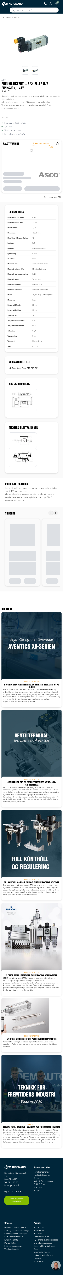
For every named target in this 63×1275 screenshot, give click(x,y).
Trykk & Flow (39, 1184)
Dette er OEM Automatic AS (16, 1227)
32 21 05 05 (13, 1182)
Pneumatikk (39, 1187)
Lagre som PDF (55, 197)
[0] (56, 3)
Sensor (37, 1178)
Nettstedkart (39, 1261)
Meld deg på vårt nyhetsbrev (16, 1200)
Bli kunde (38, 1233)
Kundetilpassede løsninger (15, 1233)
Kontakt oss (39, 1227)
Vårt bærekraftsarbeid (13, 1237)
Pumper (37, 1190)
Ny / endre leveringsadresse (46, 1240)
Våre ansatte (39, 1230)
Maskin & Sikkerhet (42, 1175)
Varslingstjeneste (11, 1249)
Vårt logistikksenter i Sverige (16, 1230)
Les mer (4, 117)
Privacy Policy (10, 1243)
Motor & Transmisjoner (43, 1181)
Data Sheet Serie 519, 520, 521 (25, 368)
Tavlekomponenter (41, 1172)
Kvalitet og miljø (11, 1240)
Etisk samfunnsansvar (13, 1246)
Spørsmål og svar (41, 1237)
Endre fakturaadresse (43, 1243)
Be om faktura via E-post (44, 1246)
